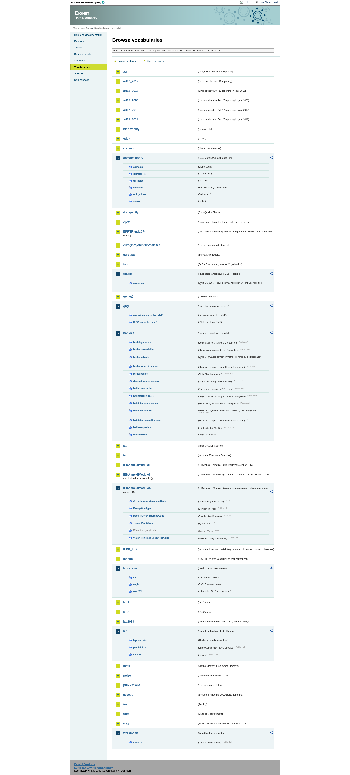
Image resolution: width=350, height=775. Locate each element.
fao (125, 264)
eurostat (129, 254)
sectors (137, 654)
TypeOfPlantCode (143, 523)
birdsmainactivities (144, 349)
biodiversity (131, 129)
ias (125, 445)
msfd (126, 665)
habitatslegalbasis (143, 395)
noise (127, 675)
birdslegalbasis (142, 342)
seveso (128, 694)
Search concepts (155, 61)
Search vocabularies (128, 61)
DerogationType (142, 508)
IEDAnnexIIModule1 (137, 464)
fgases (128, 273)
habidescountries (143, 388)
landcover (130, 568)
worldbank (130, 733)
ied (125, 455)
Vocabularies (82, 67)
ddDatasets (139, 173)
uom (126, 713)
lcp (125, 631)
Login (246, 2)
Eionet (89, 28)
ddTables (138, 180)
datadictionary (133, 157)
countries (138, 283)
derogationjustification (146, 381)
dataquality (131, 212)
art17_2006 (130, 100)
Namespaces (81, 79)
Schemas (79, 60)
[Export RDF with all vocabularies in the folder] (271, 158)
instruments (140, 434)
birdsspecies (140, 373)
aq (125, 71)
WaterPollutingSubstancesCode (151, 537)
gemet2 (128, 296)
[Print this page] (253, 2)
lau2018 (128, 621)
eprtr (126, 222)
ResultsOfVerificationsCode (148, 515)
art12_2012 (130, 81)
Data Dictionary (101, 28)
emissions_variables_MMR (148, 315)
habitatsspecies (142, 427)
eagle (136, 584)
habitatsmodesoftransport (147, 420)
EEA (89, 2)
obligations (139, 194)
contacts (138, 166)
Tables (78, 47)
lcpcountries (140, 640)
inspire (128, 558)
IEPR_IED (130, 549)
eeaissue (138, 187)
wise (126, 723)
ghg (126, 306)
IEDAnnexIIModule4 (137, 488)
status (136, 201)
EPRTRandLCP (134, 231)
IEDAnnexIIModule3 (137, 474)
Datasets (79, 41)
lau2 (126, 612)
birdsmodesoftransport (146, 366)
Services (79, 73)
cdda (126, 138)
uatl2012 (138, 591)
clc (135, 577)
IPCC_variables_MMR (145, 322)
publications (131, 685)
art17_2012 (130, 110)
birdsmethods (141, 357)
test (125, 704)
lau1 (126, 602)
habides (128, 333)
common (129, 148)
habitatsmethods (142, 410)
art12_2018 (130, 90)
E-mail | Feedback (84, 764)
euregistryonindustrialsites (141, 245)
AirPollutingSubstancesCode (149, 501)
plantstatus (139, 647)
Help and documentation (88, 34)
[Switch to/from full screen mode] (258, 2)
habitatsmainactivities (145, 403)
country (137, 742)
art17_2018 (130, 119)
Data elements (82, 54)
